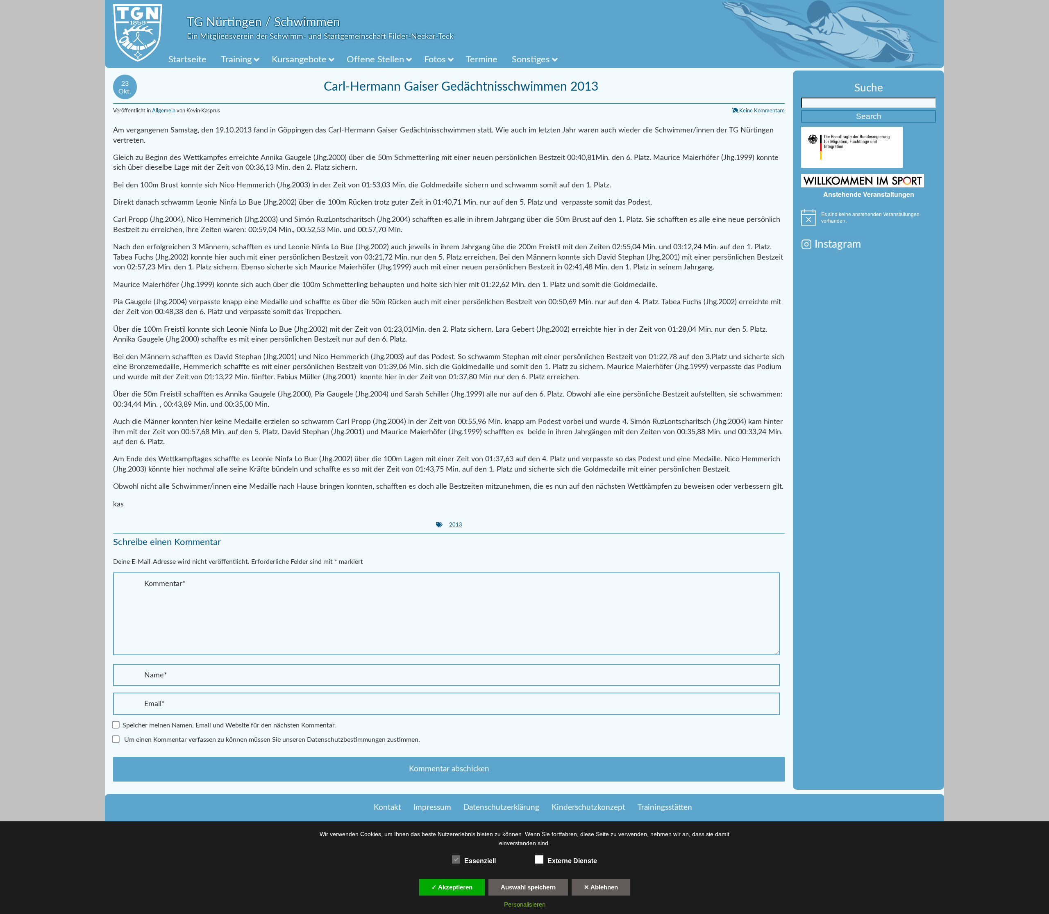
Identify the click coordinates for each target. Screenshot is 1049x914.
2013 (455, 524)
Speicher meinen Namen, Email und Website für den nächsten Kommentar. (229, 725)
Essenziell (480, 860)
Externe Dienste (572, 860)
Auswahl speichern (528, 887)
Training (236, 59)
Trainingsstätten (665, 807)
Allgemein (163, 110)
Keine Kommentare (762, 110)
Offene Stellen (375, 59)
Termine (481, 59)
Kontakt (387, 807)
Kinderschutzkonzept (588, 807)
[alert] (868, 217)
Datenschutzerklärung (501, 807)
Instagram (838, 244)
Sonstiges (531, 59)
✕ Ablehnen (601, 887)
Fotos (435, 59)
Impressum (432, 807)
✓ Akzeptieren (451, 887)
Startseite (187, 59)
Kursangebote (299, 59)
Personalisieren (524, 904)
